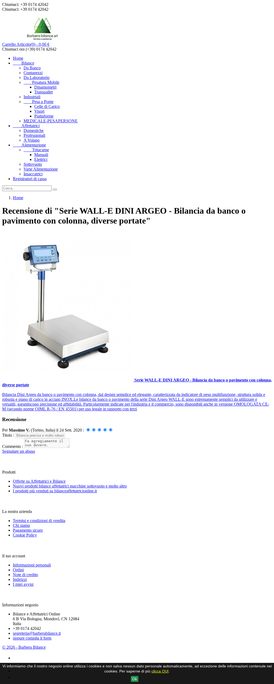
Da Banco (32, 68)
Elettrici (40, 159)
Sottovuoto (33, 164)
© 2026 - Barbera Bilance (24, 647)
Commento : (13, 446)
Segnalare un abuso (18, 451)
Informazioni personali (32, 565)
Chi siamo (21, 525)
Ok (134, 679)
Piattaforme (44, 116)
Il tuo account (17, 545)
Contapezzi (33, 72)
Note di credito (25, 574)
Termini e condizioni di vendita (39, 520)
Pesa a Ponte (39, 101)
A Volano (32, 140)
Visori (39, 111)
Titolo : (8, 435)
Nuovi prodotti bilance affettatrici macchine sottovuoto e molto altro (70, 486)
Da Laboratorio (37, 77)
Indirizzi (20, 579)
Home (18, 58)
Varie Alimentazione (41, 169)
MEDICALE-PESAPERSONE (51, 121)
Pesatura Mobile (41, 82)
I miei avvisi (23, 584)
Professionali (34, 135)
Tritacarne (36, 150)
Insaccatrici (33, 174)
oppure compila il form (32, 638)
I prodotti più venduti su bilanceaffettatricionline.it (55, 491)
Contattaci (13, 594)
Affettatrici (26, 125)
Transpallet (43, 92)
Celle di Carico (47, 106)
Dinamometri (45, 87)
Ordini (18, 570)
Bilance (23, 63)
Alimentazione (29, 145)
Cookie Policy (25, 535)
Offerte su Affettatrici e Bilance (39, 481)
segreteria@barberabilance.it (37, 633)
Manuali (41, 154)
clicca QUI (160, 671)
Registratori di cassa (30, 178)
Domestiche (34, 130)
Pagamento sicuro (28, 530)
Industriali (32, 97)
